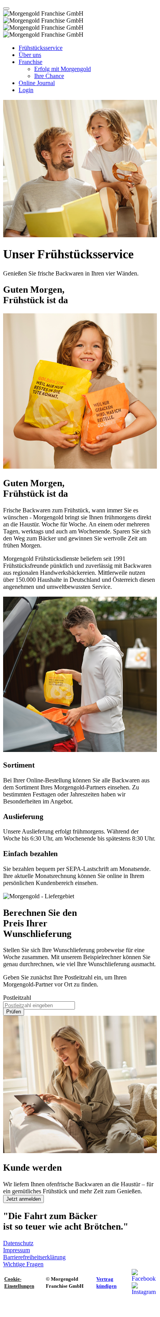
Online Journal (37, 83)
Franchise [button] (30, 62)
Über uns (30, 55)
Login (26, 90)
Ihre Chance (49, 76)
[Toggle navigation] (6, 8)
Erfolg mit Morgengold (62, 69)
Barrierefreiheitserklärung (34, 1257)
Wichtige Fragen (23, 1264)
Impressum (16, 1250)
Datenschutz (18, 1243)
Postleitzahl (17, 997)
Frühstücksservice (41, 47)
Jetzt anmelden (23, 1199)
